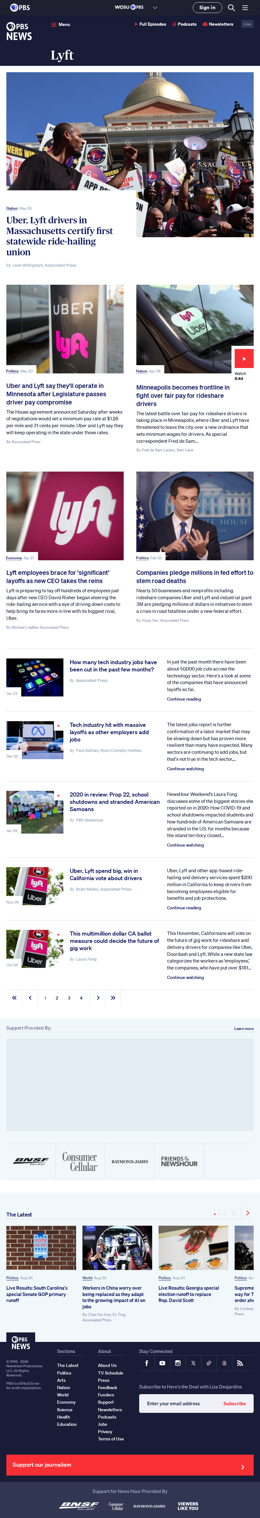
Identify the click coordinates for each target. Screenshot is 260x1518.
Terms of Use (111, 1439)
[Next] (247, 1213)
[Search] (231, 7)
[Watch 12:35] (34, 949)
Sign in (207, 7)
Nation (12, 208)
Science (65, 1410)
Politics (12, 371)
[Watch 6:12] (34, 740)
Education (67, 1424)
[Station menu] (155, 7)
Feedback (107, 1387)
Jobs (102, 1424)
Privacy (105, 1431)
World (87, 1277)
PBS (20, 7)
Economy (14, 558)
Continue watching (185, 769)
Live (247, 24)
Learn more (244, 1028)
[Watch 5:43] (34, 812)
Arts (61, 1380)
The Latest (19, 1214)
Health (63, 1417)
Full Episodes (153, 24)
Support (106, 1402)
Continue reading (184, 699)
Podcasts (187, 24)
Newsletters (221, 24)
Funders (106, 1395)
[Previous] (234, 1213)
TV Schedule (110, 1373)
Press (103, 1380)
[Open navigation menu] (245, 7)
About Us (107, 1365)
